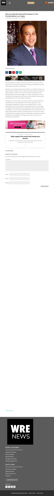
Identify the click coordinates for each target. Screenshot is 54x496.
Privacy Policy (31, 493)
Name (7, 174)
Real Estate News (9, 456)
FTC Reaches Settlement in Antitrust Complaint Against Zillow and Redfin (27, 295)
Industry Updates (9, 454)
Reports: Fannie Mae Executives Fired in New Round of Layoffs (26, 404)
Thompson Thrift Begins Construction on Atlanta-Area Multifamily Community (26, 259)
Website (7, 183)
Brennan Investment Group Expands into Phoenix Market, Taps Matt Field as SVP (24, 223)
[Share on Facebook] (6, 72)
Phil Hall (9, 18)
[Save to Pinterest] (13, 72)
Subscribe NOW (12, 480)
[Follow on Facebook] (6, 487)
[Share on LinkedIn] (17, 72)
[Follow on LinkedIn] (12, 487)
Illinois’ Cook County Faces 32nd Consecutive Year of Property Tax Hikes (26, 332)
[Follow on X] (9, 487)
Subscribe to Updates (10, 469)
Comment (8, 159)
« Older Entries (9, 410)
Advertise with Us (9, 471)
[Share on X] (10, 72)
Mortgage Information (11, 459)
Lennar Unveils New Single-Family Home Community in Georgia (27, 368)
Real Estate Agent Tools (11, 461)
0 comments (22, 18)
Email (7, 178)
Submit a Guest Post (10, 473)
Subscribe (30, 3)
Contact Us (8, 476)
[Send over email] (20, 72)
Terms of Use (39, 493)
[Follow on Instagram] (14, 487)
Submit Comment (44, 186)
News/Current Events (10, 452)
